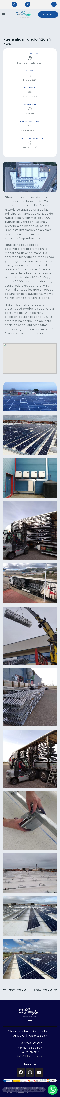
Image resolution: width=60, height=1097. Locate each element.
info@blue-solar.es (30, 1056)
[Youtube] (39, 1072)
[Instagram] (30, 1072)
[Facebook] (21, 1072)
